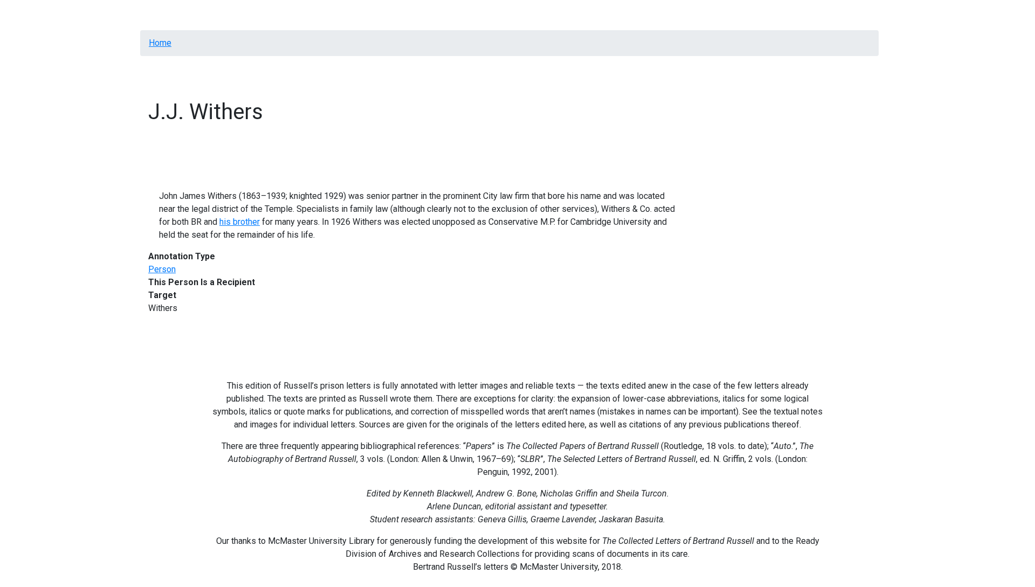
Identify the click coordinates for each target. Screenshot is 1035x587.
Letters (247, 15)
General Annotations (307, 15)
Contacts (450, 15)
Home (164, 15)
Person (162, 269)
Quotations (374, 15)
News (414, 15)
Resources (204, 15)
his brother (239, 222)
